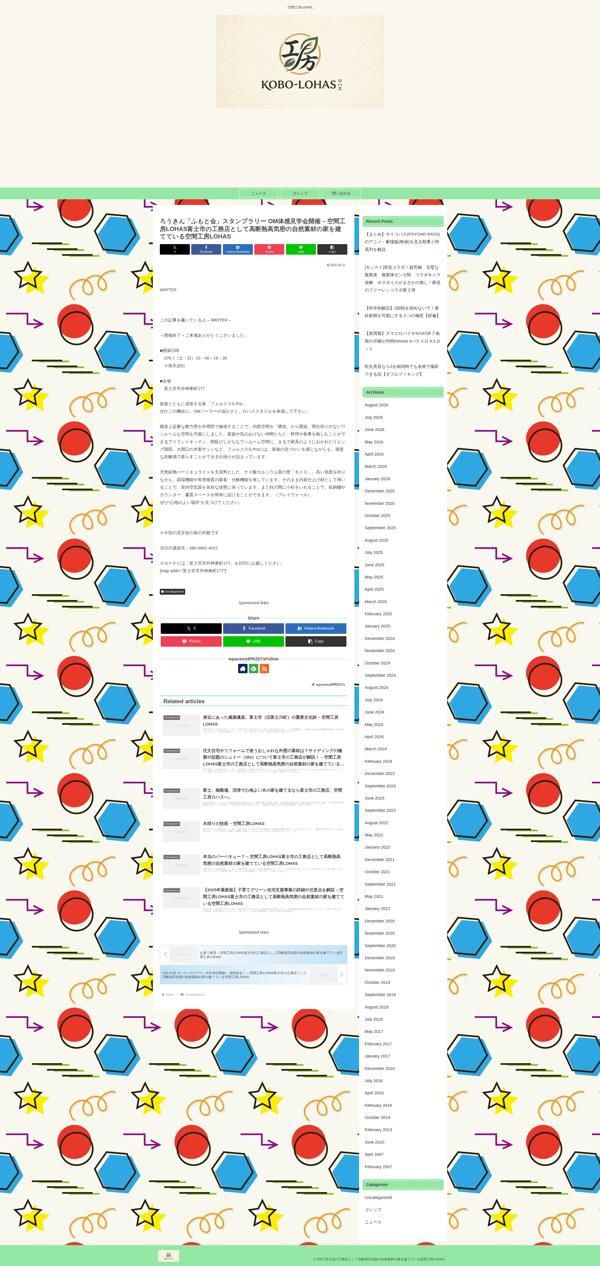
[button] (332, 249)
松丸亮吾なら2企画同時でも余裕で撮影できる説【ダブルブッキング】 (402, 370)
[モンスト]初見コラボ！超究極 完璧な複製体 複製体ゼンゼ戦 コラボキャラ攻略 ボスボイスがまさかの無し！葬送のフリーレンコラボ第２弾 (403, 278)
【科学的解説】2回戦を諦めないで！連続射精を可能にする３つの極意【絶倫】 (403, 312)
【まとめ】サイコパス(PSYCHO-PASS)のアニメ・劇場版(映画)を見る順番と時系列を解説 (402, 242)
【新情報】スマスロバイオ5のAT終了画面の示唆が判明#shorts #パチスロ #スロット (402, 341)
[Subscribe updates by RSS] (264, 668)
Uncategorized (174, 591)
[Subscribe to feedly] (253, 668)
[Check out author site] (243, 668)
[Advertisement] (300, 152)
